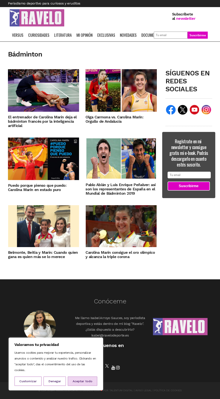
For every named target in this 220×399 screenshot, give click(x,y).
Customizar (28, 381)
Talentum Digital (121, 390)
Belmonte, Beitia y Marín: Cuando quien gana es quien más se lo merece (43, 254)
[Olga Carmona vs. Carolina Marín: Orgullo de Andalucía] (121, 90)
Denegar (55, 381)
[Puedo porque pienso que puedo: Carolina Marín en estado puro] (43, 158)
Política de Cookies (168, 390)
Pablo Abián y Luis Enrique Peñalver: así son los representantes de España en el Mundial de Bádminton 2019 (121, 189)
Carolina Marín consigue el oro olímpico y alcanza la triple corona (120, 254)
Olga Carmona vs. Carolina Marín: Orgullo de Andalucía (114, 119)
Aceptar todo (82, 381)
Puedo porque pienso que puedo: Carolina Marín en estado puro (37, 187)
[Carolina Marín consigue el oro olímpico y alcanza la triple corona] (121, 226)
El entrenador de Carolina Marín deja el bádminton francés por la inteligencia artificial (42, 121)
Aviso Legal (143, 390)
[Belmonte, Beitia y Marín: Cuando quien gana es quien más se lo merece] (43, 226)
